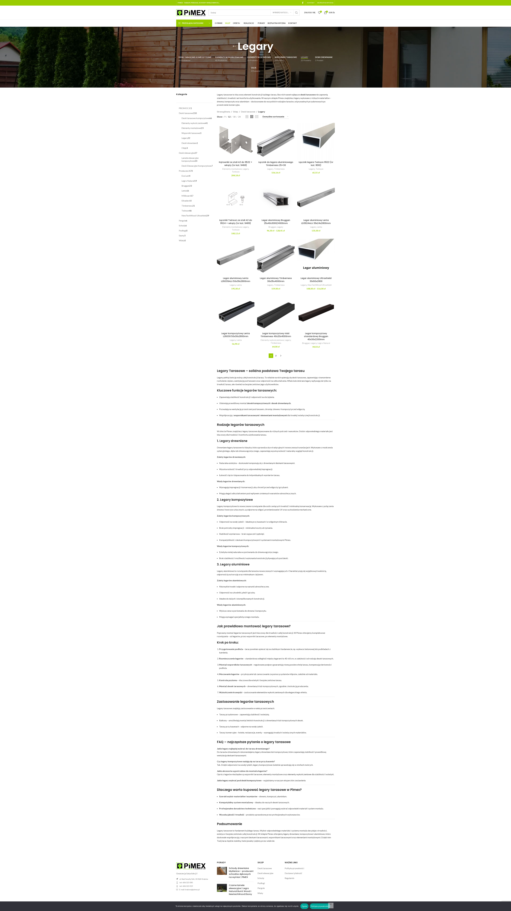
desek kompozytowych (258, 403)
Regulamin (289, 878)
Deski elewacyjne (265, 873)
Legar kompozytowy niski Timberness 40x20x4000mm (276, 335)
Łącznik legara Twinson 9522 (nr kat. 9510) (316, 164)
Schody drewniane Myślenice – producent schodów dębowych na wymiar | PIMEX (241, 873)
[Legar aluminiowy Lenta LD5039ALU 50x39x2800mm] (235, 257)
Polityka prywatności (294, 868)
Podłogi (261, 883)
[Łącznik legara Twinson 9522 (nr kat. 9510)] (316, 141)
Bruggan (272, 227)
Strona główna (223, 111)
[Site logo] (191, 12)
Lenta (319, 227)
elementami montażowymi (274, 415)
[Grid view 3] (251, 117)
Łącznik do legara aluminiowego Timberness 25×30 (275, 164)
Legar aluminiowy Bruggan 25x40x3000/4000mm (276, 222)
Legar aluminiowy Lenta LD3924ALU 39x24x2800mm (316, 222)
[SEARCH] (296, 13)
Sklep (235, 111)
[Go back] (234, 46)
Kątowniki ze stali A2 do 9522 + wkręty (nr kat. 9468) (235, 164)
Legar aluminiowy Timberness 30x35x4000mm (276, 280)
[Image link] (191, 865)
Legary (246, 169)
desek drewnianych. (281, 403)
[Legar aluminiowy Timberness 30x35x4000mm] (276, 257)
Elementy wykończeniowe (272, 340)
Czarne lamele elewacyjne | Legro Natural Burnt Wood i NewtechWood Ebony (240, 890)
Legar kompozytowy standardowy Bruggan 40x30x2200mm (316, 336)
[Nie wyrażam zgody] (330, 905)
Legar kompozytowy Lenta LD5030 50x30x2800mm (235, 335)
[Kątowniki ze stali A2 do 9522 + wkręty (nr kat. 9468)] (235, 141)
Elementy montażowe (232, 169)
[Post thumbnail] (222, 873)
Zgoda (304, 906)
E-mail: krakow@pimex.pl (189, 889)
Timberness (279, 169)
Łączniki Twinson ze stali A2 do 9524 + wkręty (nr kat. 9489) (235, 222)
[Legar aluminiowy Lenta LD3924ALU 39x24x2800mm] (316, 199)
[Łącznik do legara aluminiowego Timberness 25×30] (276, 141)
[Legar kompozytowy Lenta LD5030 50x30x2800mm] (235, 312)
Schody (260, 878)
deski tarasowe (308, 94)
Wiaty (260, 893)
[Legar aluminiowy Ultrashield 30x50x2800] (316, 257)
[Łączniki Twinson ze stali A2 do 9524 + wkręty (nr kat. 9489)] (235, 199)
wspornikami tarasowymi (246, 415)
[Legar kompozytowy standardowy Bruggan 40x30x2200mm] (316, 312)
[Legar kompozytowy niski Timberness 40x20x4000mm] (276, 312)
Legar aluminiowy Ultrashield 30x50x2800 (316, 280)
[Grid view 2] (247, 117)
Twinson (236, 171)
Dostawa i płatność (293, 873)
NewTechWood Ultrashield (319, 285)
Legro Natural (324, 343)
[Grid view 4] (256, 117)
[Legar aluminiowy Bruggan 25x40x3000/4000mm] (276, 199)
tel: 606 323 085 (186, 882)
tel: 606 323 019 (186, 886)
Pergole (261, 888)
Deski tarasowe (248, 111)
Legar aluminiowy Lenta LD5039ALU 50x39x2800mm (235, 280)
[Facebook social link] (302, 3)
